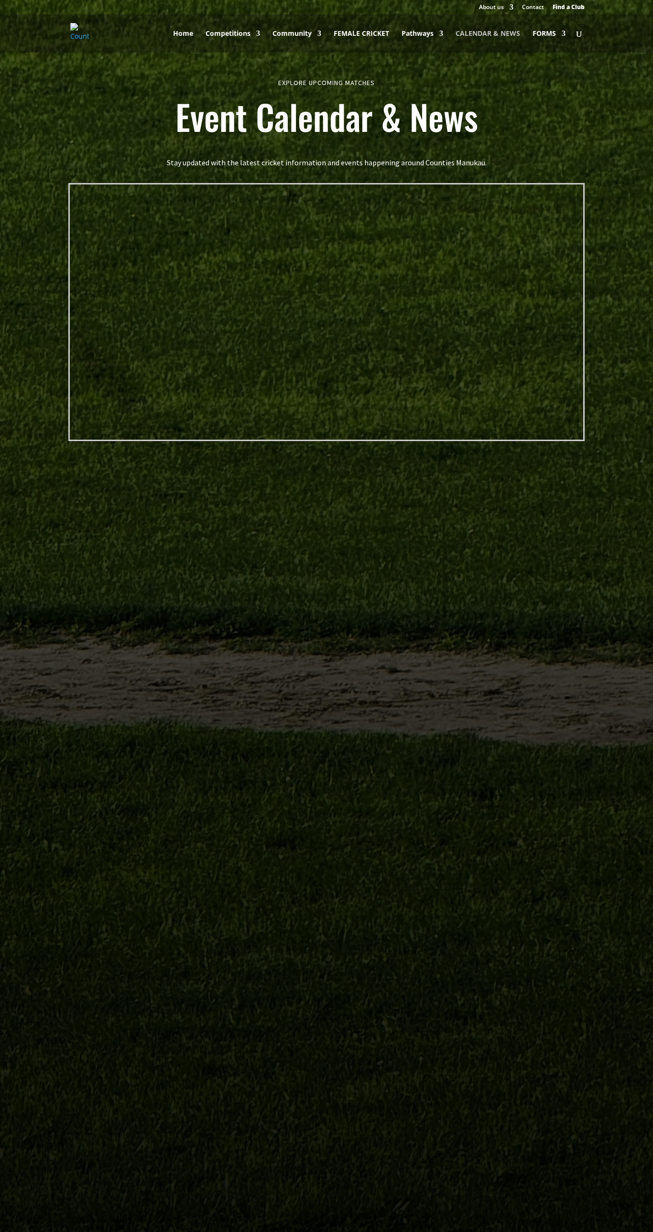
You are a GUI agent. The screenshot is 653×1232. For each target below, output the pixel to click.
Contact (533, 7)
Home (183, 34)
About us (491, 7)
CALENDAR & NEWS (488, 34)
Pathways (418, 34)
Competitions (228, 34)
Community (292, 34)
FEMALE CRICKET (361, 34)
